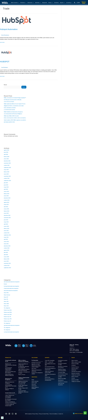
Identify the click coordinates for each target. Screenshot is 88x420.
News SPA (6, 301)
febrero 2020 (6, 258)
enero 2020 (6, 261)
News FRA (6, 292)
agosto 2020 (6, 250)
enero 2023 (6, 213)
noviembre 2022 (7, 217)
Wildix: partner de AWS (76, 362)
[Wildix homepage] (5, 2)
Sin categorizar (7, 307)
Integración (44, 2)
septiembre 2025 (7, 167)
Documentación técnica (49, 366)
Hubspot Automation (9, 29)
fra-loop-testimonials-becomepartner (11, 286)
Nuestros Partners (75, 367)
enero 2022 (6, 230)
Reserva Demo (84, 2)
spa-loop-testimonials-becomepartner (12, 325)
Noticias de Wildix (75, 363)
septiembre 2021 (7, 235)
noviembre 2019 (7, 263)
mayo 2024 (6, 187)
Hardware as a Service (62, 381)
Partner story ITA (7, 316)
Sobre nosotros (75, 360)
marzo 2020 (6, 256)
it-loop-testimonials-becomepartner (11, 288)
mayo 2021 (6, 237)
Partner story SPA (7, 318)
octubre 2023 (6, 200)
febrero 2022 (6, 228)
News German (7, 294)
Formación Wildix (61, 372)
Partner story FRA (8, 314)
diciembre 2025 (7, 160)
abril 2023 (6, 206)
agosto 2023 (6, 202)
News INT (6, 297)
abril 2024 (6, 189)
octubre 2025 (6, 165)
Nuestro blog (47, 377)
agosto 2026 (6, 150)
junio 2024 (6, 184)
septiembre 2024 (7, 180)
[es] (8, 345)
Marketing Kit (60, 380)
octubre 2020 (6, 248)
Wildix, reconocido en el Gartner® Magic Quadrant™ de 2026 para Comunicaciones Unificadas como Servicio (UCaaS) (15, 99)
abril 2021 (6, 239)
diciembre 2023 (7, 198)
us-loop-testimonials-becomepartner (11, 331)
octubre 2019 (6, 265)
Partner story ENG (8, 312)
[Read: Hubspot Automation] (16, 20)
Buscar (5, 84)
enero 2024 (6, 195)
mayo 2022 (6, 221)
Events (5, 284)
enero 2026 (6, 158)
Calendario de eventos (76, 371)
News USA (6, 305)
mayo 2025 (6, 169)
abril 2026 (6, 154)
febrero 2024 (6, 193)
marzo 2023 (6, 208)
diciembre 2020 (7, 245)
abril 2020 (6, 254)
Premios (73, 378)
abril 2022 (6, 224)
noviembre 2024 (7, 176)
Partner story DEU (8, 310)
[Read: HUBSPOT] (6, 52)
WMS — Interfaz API (49, 362)
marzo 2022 (6, 226)
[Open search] (74, 2)
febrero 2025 (6, 171)
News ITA (6, 299)
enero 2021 (6, 243)
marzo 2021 (6, 241)
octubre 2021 (6, 232)
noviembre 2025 (7, 163)
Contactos (56, 2)
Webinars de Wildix (62, 378)
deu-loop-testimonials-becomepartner (12, 281)
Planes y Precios (75, 376)
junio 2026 (6, 152)
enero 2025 (6, 174)
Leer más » (2, 42)
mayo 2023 (6, 204)
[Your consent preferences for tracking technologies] (2, 418)
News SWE (6, 303)
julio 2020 (6, 252)
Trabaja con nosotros (76, 374)
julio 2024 (6, 182)
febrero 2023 (6, 211)
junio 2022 (6, 219)
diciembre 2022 (7, 215)
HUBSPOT (4, 62)
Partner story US (7, 321)
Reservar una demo (76, 373)
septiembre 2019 (7, 267)
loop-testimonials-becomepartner (11, 290)
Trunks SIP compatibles (50, 360)
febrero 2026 (6, 156)
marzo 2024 (6, 191)
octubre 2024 (6, 178)
